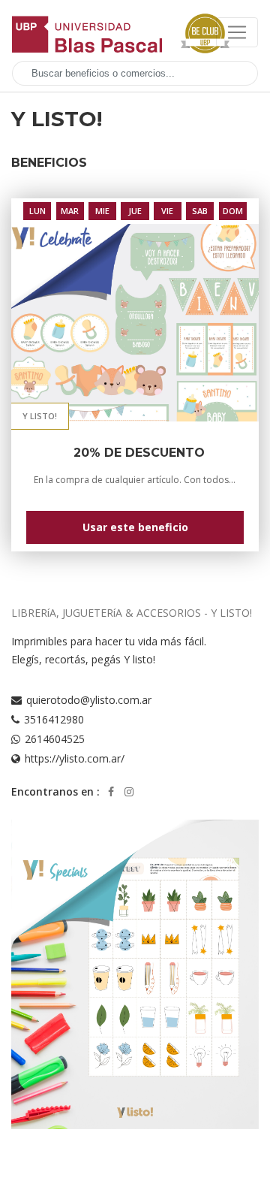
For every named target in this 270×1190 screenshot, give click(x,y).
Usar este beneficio (135, 527)
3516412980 (54, 719)
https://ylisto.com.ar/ (74, 758)
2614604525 (55, 739)
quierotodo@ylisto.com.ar (89, 700)
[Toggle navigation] (237, 32)
